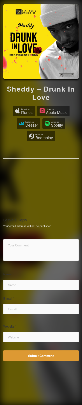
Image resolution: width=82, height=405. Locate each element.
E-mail (8, 298)
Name (8, 274)
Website (9, 326)
